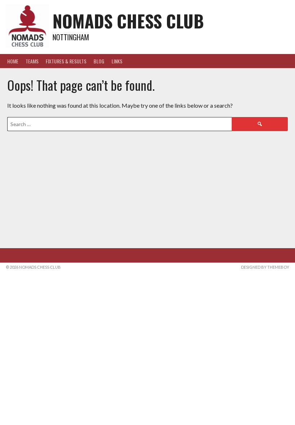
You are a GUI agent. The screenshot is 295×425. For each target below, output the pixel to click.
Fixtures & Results (66, 61)
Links (117, 61)
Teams (32, 61)
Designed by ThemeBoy (265, 267)
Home (12, 61)
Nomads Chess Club (128, 20)
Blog (99, 61)
